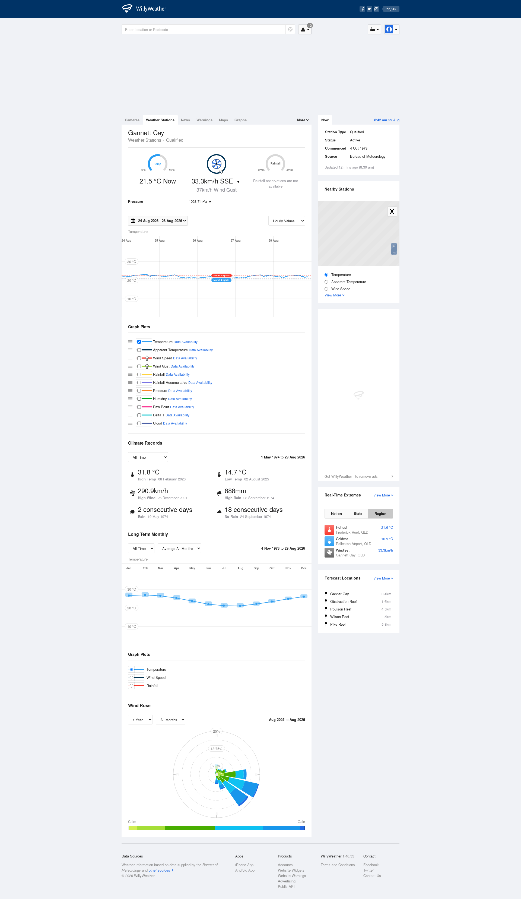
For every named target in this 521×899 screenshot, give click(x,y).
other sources (159, 870)
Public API (286, 886)
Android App (245, 870)
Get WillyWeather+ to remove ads (351, 476)
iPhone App (244, 864)
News (185, 119)
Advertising (287, 881)
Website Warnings (292, 875)
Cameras (132, 119)
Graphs (240, 119)
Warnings (204, 119)
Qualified (174, 140)
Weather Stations (160, 119)
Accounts (285, 864)
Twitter (368, 870)
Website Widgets (291, 870)
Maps (223, 119)
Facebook (371, 864)
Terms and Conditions (338, 864)
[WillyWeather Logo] (147, 9)
